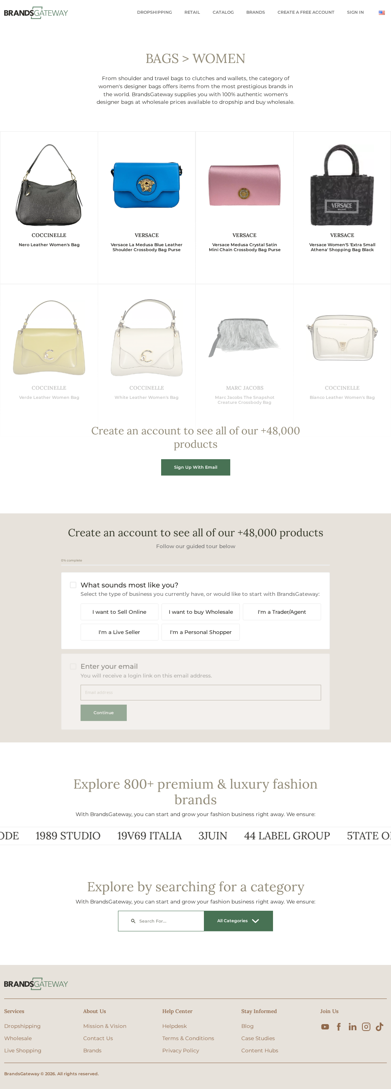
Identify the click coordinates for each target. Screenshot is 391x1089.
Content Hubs (259, 1050)
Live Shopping (22, 1050)
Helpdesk (174, 1026)
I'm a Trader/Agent (282, 612)
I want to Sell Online (119, 612)
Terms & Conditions (188, 1038)
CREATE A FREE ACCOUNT (306, 12)
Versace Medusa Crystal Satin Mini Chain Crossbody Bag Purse (245, 247)
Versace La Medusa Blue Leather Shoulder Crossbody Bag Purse (147, 247)
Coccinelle (49, 235)
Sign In (355, 12)
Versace (147, 235)
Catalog (223, 12)
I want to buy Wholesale (201, 612)
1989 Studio (51, 835)
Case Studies (258, 1038)
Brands (255, 12)
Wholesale (18, 1038)
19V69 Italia (132, 835)
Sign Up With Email (195, 467)
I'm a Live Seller (119, 632)
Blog (247, 1026)
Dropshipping (154, 12)
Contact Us (98, 1038)
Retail (192, 12)
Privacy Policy (180, 1050)
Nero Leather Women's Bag (49, 244)
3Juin (195, 835)
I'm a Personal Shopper (201, 632)
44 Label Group (270, 835)
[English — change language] (381, 12)
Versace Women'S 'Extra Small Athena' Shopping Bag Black (342, 247)
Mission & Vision (104, 1026)
